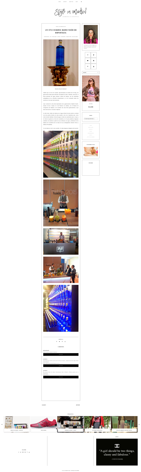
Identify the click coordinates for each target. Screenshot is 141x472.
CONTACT (65, 1)
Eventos (58, 36)
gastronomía (63, 36)
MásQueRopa (46, 350)
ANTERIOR (78, 405)
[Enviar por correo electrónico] (65, 341)
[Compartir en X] (59, 341)
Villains (90, 107)
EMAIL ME (90, 129)
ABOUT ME (71, 1)
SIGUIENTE (44, 405)
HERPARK (77, 470)
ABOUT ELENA (90, 127)
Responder (61, 354)
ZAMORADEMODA (91, 133)
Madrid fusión (68, 36)
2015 (51, 36)
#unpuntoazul (46, 36)
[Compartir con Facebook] (56, 341)
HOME (59, 1)
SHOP (77, 1)
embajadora (54, 36)
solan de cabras (75, 36)
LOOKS (91, 131)
